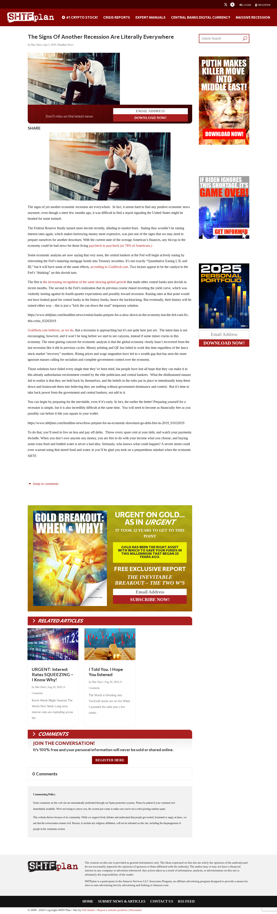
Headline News (66, 44)
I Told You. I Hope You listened (106, 672)
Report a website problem (112, 910)
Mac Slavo (36, 44)
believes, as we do (50, 330)
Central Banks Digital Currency (200, 17)
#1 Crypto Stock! (82, 17)
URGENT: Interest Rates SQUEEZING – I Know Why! (52, 674)
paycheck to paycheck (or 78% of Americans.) (120, 245)
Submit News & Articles (121, 901)
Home (87, 901)
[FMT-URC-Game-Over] (224, 237)
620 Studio (88, 910)
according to (109, 267)
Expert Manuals (150, 17)
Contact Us (161, 901)
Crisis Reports (116, 17)
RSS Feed (186, 901)
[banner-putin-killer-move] (224, 143)
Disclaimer (135, 910)
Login (246, 4)
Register (264, 4)
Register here (109, 760)
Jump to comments (45, 484)
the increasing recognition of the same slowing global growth (84, 282)
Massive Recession (253, 17)
